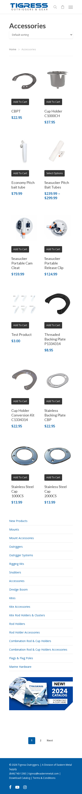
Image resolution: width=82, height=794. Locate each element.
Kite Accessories (19, 607)
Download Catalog (19, 778)
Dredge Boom (18, 589)
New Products (18, 521)
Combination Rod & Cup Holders (30, 641)
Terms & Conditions (44, 778)
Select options (54, 173)
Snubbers (15, 572)
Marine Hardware (20, 667)
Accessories (16, 581)
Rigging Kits (16, 564)
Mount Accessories (21, 538)
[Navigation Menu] (70, 7)
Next (50, 740)
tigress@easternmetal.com (43, 773)
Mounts (14, 529)
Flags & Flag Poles (21, 658)
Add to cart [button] (20, 102)
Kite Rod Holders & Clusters (27, 615)
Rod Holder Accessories (24, 632)
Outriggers (16, 546)
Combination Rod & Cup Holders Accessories (38, 649)
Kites (12, 598)
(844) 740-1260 (17, 773)
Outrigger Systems (21, 555)
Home (12, 49)
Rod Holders (17, 624)
